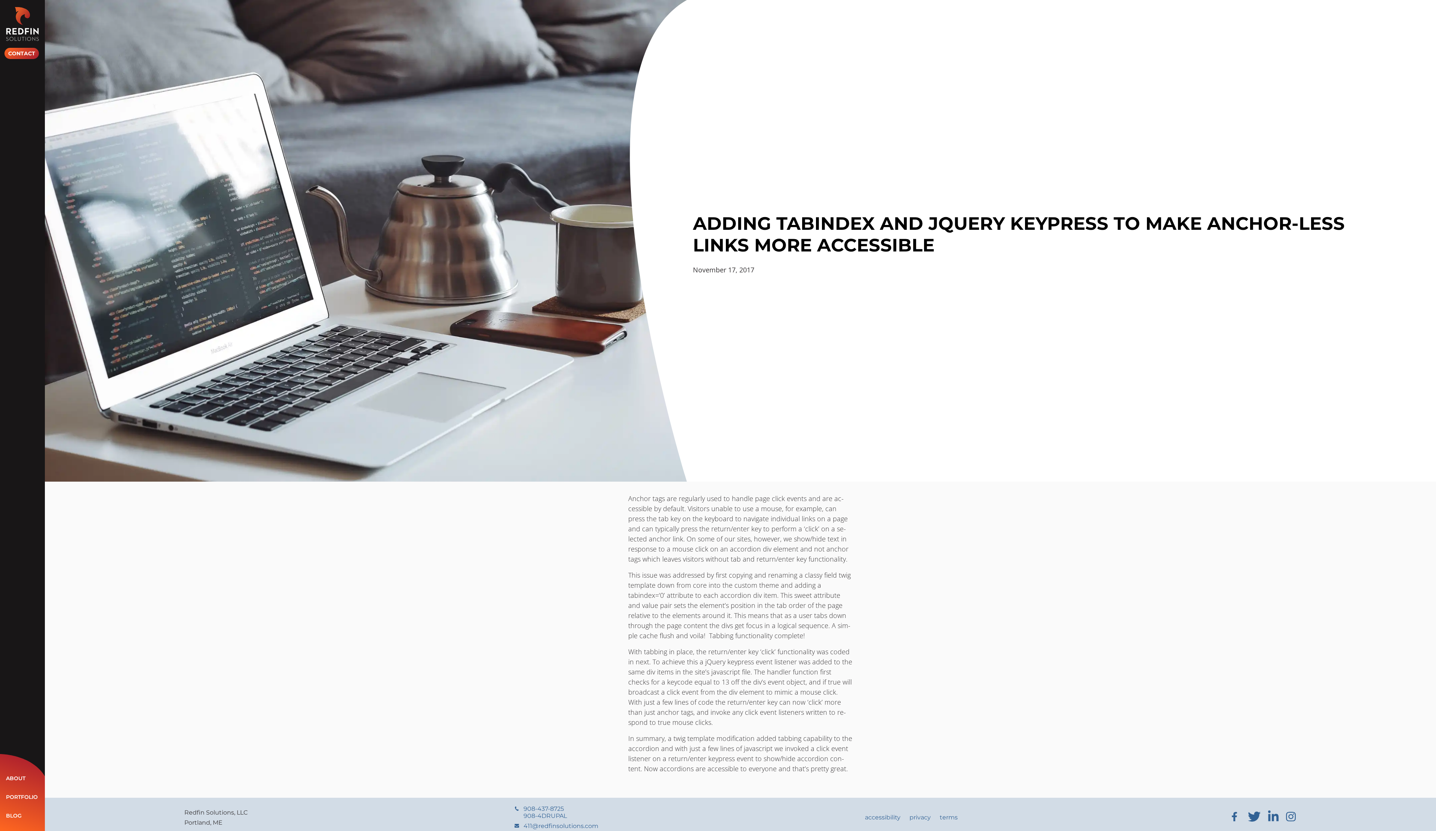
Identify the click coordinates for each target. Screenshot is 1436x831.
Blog (14, 815)
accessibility (882, 817)
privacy (920, 817)
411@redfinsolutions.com (561, 826)
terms (949, 817)
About (15, 778)
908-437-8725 (545, 812)
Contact (21, 53)
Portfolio (22, 797)
